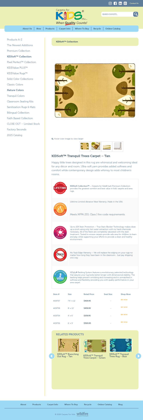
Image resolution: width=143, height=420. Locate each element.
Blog (120, 404)
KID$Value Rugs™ (17, 73)
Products (50, 28)
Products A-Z (14, 39)
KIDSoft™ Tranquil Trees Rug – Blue (117, 355)
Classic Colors (15, 84)
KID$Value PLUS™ (17, 67)
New (38, 28)
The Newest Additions (20, 45)
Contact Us (134, 3)
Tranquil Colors (16, 95)
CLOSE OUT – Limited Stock (23, 123)
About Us (27, 28)
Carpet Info (64, 28)
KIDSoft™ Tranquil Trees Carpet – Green (93, 356)
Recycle (97, 28)
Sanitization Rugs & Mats (21, 107)
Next (138, 355)
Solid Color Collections (20, 79)
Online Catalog (112, 28)
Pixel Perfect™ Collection (21, 62)
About (23, 404)
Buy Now (124, 299)
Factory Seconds (16, 129)
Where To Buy (82, 28)
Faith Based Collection (20, 118)
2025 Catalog (14, 135)
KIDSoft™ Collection (19, 56)
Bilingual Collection (18, 112)
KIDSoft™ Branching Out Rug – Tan (67, 355)
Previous (52, 355)
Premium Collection (18, 50)
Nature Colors (15, 90)
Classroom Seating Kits (20, 101)
